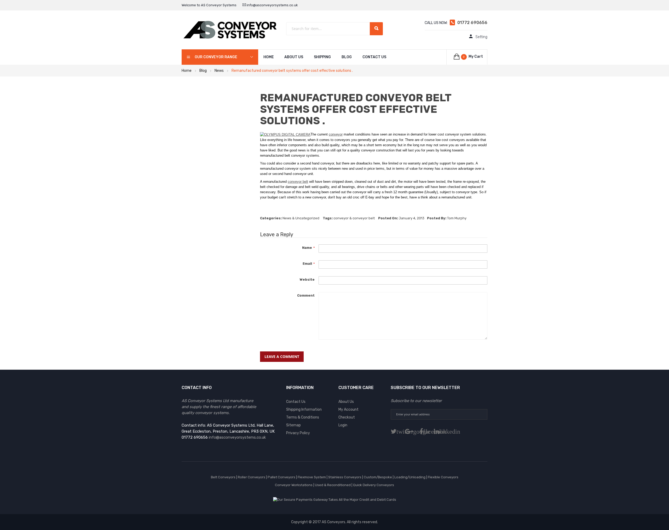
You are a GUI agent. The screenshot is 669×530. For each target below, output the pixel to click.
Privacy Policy (298, 433)
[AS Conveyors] (230, 30)
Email (307, 263)
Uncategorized (307, 218)
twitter (397, 431)
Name (307, 247)
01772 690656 (472, 22)
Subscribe (482, 414)
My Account (348, 409)
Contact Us (374, 57)
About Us (293, 57)
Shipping (322, 57)
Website (307, 279)
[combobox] (334, 28)
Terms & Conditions (302, 417)
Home (187, 70)
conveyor (336, 134)
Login (342, 425)
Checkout (346, 417)
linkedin (440, 431)
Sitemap (293, 425)
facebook (425, 431)
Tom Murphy (456, 218)
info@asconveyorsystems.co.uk (272, 5)
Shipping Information (304, 409)
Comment (306, 295)
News (219, 70)
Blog (347, 57)
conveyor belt (298, 182)
